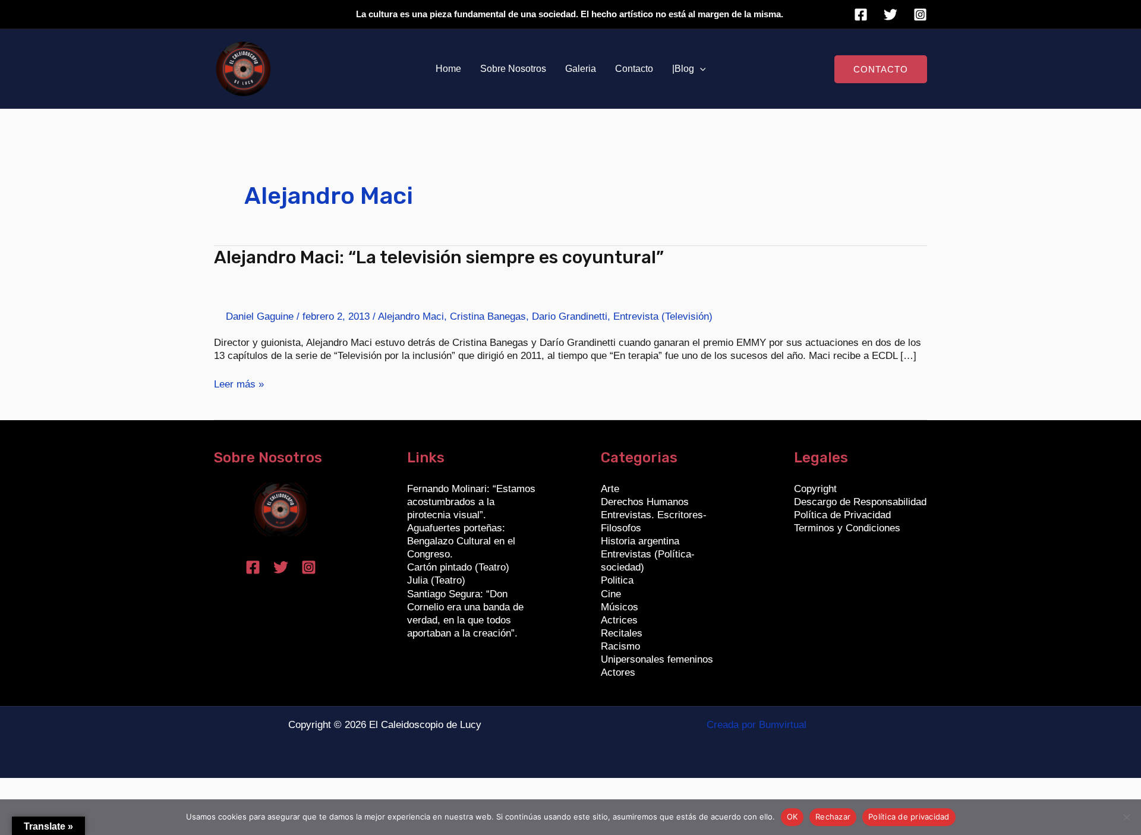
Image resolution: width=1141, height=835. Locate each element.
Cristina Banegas (488, 316)
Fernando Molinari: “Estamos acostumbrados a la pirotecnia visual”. (471, 502)
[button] (700, 69)
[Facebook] (861, 14)
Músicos (619, 607)
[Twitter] (890, 14)
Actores (618, 672)
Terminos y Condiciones (847, 528)
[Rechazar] (1126, 817)
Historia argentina (640, 541)
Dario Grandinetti (569, 316)
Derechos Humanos (645, 502)
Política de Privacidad (842, 515)
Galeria (580, 69)
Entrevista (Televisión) (663, 316)
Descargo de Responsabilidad (860, 502)
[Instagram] (920, 14)
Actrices (619, 620)
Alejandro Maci (411, 316)
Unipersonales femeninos (657, 659)
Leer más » (239, 384)
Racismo (620, 646)
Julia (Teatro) (436, 580)
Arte (610, 488)
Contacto (634, 69)
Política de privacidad (909, 816)
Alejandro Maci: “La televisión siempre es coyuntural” (439, 257)
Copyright (815, 488)
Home (448, 69)
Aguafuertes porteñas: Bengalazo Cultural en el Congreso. (461, 541)
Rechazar (832, 816)
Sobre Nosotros (513, 69)
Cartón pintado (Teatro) (458, 567)
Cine (611, 594)
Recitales (621, 633)
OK (792, 816)
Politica (617, 580)
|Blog (683, 69)
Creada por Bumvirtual (756, 724)
